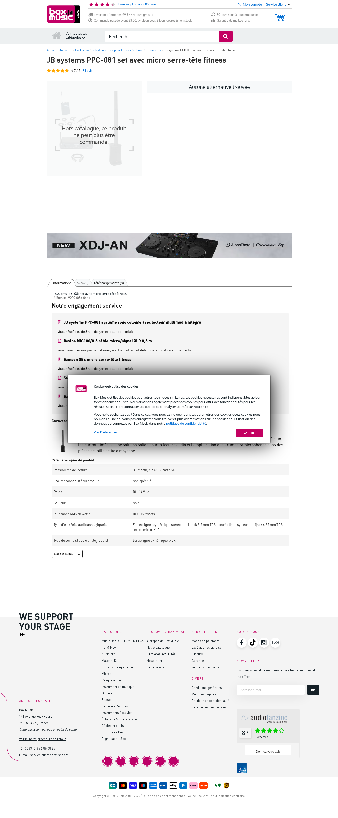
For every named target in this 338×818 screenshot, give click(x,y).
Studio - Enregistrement (119, 667)
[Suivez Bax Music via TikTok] (253, 643)
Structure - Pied (113, 732)
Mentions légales (204, 694)
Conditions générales (207, 687)
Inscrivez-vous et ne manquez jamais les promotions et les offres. (276, 673)
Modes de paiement (205, 641)
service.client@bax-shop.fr (49, 755)
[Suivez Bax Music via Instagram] (264, 643)
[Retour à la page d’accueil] (56, 35)
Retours (197, 654)
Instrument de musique (118, 686)
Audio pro (108, 654)
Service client (206, 632)
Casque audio (111, 680)
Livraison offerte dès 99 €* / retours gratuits (123, 15)
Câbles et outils (113, 725)
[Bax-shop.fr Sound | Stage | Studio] (63, 14)
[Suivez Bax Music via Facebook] (242, 643)
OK (252, 433)
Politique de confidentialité (210, 700)
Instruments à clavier (117, 712)
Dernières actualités (161, 654)
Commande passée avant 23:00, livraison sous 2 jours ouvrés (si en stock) (143, 20)
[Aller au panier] (279, 15)
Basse (106, 699)
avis (88, 70)
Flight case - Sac (114, 738)
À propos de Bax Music (163, 641)
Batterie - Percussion (117, 706)
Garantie (198, 660)
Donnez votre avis (268, 751)
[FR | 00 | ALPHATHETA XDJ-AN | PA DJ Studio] (169, 245)
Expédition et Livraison (207, 647)
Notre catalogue (158, 647)
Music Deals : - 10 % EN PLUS (123, 641)
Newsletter (154, 660)
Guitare (107, 693)
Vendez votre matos (205, 667)
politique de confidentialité (186, 423)
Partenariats (155, 667)
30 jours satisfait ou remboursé (237, 15)
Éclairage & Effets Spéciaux (121, 719)
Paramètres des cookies (209, 707)
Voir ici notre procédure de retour (42, 739)
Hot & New (109, 647)
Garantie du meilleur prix (233, 20)
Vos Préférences (105, 432)
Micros (106, 673)
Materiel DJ (110, 660)
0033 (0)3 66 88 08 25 (40, 748)
